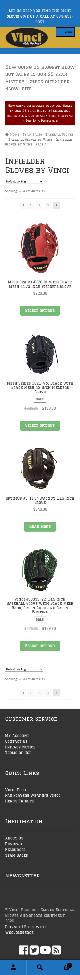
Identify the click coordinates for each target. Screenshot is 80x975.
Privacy (13, 927)
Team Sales (32, 134)
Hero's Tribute (19, 801)
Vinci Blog (15, 790)
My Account (17, 736)
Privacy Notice (20, 747)
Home (14, 134)
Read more (40, 526)
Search (40, 967)
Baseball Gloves (59, 134)
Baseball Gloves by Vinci (30, 139)
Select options (40, 311)
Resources (15, 850)
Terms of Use (18, 753)
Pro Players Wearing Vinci (32, 795)
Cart (61, 964)
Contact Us (16, 741)
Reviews (13, 844)
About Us (14, 838)
